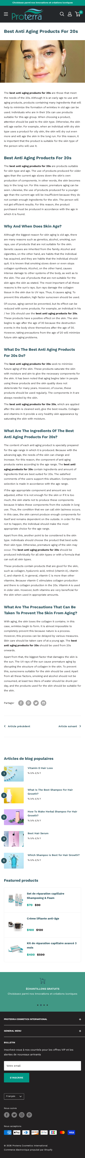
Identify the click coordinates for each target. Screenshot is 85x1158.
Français (10, 1096)
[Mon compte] (70, 14)
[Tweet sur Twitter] (36, 703)
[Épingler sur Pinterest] (28, 703)
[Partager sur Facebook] (21, 703)
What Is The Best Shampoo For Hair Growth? (50, 791)
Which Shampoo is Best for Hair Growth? (54, 855)
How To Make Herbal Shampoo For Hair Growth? (52, 813)
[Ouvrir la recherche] (62, 14)
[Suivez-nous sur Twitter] (14, 1115)
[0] (77, 14)
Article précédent (19, 726)
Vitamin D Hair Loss (40, 768)
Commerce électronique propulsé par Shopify (28, 1150)
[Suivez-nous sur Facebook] (6, 1115)
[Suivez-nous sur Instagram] (22, 1115)
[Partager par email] (43, 703)
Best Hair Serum (38, 833)
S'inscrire (16, 1077)
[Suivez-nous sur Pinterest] (29, 1115)
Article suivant (68, 726)
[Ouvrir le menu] (6, 14)
